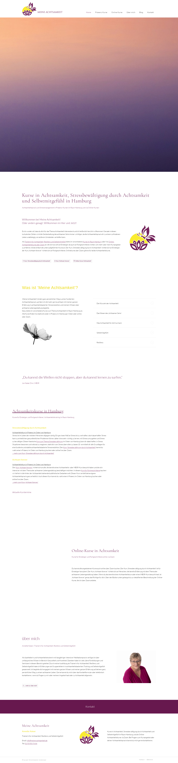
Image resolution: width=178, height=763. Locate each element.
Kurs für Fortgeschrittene (90, 470)
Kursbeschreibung (30, 519)
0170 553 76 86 (31, 743)
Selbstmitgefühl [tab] (102, 333)
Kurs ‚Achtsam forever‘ (24, 467)
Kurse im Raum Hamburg (92, 242)
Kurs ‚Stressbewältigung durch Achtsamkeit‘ (79, 447)
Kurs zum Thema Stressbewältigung (49, 441)
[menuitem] (88, 8)
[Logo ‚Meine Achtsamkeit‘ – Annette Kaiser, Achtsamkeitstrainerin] (42, 8)
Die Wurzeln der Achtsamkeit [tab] (107, 303)
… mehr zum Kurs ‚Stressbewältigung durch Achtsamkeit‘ (33, 453)
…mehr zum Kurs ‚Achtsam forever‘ (25, 482)
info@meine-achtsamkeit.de (37, 740)
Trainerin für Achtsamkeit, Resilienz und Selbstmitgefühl (45, 242)
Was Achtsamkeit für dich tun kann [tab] (109, 323)
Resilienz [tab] (100, 342)
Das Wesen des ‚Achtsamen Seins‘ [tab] (109, 313)
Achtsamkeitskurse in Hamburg (37, 411)
